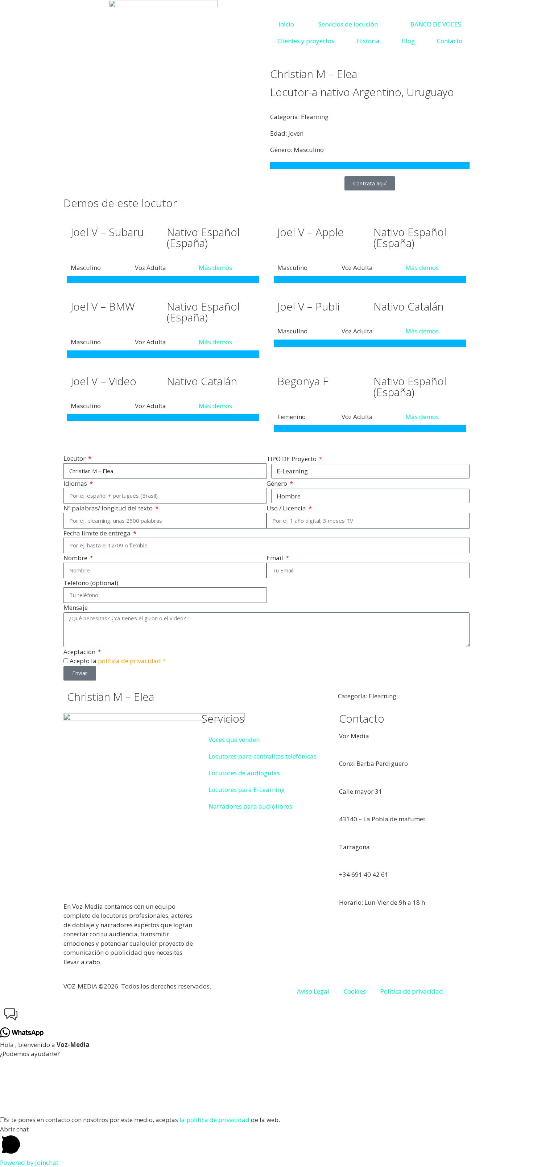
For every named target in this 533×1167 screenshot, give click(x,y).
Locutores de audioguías (244, 773)
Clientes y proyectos (305, 41)
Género (277, 483)
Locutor (75, 458)
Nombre (76, 558)
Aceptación (80, 652)
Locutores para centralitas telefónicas (262, 756)
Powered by (29, 1162)
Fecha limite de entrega (97, 533)
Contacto (449, 41)
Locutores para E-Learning (246, 789)
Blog (408, 41)
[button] (266, 1015)
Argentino (377, 92)
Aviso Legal (313, 991)
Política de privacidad (411, 991)
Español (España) (203, 237)
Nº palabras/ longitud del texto (108, 508)
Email (275, 558)
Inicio (286, 24)
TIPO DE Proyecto (292, 459)
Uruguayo (430, 92)
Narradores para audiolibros (250, 806)
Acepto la (118, 661)
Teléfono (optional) (90, 583)
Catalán (426, 306)
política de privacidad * (132, 661)
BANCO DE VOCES (435, 24)
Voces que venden (234, 739)
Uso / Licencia (286, 508)
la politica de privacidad (214, 1119)
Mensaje (75, 607)
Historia (368, 41)
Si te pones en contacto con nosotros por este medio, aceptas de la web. (142, 1119)
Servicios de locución (348, 24)
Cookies (355, 991)
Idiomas (75, 483)
